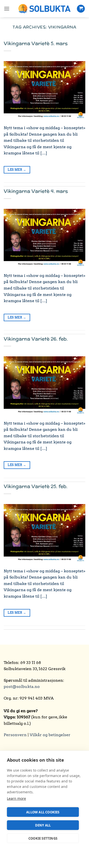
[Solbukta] (44, 8)
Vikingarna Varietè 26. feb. (36, 338)
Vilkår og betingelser (50, 734)
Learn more (16, 798)
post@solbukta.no (22, 686)
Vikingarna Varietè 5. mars (36, 43)
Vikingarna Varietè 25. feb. (35, 486)
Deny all (43, 825)
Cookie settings (42, 838)
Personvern (15, 734)
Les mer (17, 169)
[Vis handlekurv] (81, 9)
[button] (7, 8)
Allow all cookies (42, 812)
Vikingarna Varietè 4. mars (36, 191)
